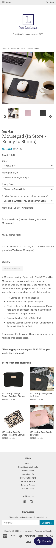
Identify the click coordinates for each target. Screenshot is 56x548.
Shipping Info (28, 474)
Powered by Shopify (43, 530)
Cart (52, 2)
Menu (8, 2)
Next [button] (50, 116)
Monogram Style (10, 172)
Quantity (6, 261)
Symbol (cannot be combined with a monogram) (25, 196)
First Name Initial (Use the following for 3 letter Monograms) (24, 221)
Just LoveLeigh (27, 530)
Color (4, 160)
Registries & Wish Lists (28, 466)
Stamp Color (8, 184)
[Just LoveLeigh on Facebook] (25, 502)
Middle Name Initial (11, 234)
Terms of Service (28, 481)
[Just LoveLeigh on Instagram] (31, 502)
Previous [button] (5, 116)
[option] (11, 113)
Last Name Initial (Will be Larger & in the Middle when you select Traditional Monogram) (28, 248)
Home (4, 48)
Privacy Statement (28, 477)
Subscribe (47, 522)
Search (28, 463)
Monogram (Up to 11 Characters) (18, 207)
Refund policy (28, 488)
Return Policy (28, 470)
